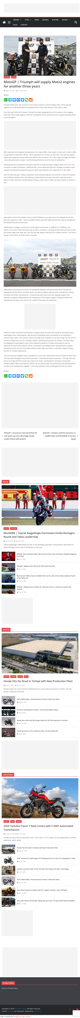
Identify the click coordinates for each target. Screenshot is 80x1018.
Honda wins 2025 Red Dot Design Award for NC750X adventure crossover (42, 720)
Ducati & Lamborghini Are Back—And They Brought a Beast (37, 710)
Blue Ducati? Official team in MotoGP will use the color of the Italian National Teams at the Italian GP (46, 577)
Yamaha (19, 821)
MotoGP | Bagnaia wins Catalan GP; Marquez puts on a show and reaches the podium (44, 588)
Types (27, 20)
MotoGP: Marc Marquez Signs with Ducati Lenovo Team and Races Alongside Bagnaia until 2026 (46, 555)
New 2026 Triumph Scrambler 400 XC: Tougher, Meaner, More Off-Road (42, 890)
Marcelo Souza (20, 541)
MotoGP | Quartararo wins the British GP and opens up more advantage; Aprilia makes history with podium (20, 436)
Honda (20, 676)
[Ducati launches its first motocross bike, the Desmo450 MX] (8, 732)
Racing (64, 20)
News (37, 20)
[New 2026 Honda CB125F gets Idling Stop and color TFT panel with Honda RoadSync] (8, 902)
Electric (55, 20)
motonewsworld (22, 91)
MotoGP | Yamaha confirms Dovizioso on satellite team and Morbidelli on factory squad (59, 436)
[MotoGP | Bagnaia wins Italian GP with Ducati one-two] (8, 567)
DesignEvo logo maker (22, 1016)
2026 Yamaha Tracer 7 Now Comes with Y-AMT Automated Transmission (38, 827)
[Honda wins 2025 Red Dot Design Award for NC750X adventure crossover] (8, 722)
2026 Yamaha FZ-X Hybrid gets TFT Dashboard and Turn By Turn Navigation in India (46, 858)
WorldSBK (13, 528)
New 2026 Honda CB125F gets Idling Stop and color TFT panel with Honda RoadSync (46, 901)
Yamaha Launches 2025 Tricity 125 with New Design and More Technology (43, 869)
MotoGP (7, 77)
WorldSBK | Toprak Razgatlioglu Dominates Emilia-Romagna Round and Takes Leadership (39, 534)
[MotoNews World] (4, 22)
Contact (24, 25)
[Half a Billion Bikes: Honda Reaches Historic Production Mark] (8, 700)
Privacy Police (13, 988)
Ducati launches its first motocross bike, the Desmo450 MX (37, 731)
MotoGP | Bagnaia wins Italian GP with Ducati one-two (36, 566)
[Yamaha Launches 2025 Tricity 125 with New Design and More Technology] (8, 870)
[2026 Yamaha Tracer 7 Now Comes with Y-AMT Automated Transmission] (40, 798)
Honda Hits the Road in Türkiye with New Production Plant (38, 681)
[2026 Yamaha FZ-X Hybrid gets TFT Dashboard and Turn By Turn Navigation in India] (8, 860)
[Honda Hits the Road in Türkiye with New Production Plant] (40, 653)
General (45, 20)
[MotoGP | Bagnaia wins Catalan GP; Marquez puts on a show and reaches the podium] (8, 590)
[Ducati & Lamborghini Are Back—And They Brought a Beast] (8, 711)
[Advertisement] (42, 8)
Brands (16, 20)
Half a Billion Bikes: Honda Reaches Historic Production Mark (38, 699)
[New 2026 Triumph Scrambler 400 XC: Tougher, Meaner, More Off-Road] (8, 891)
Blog (15, 25)
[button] (20, 19)
